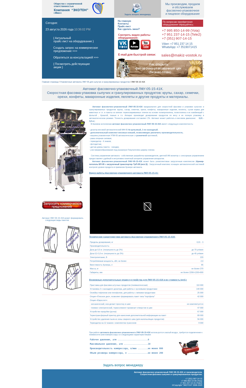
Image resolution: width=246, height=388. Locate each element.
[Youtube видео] (145, 49)
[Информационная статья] (159, 78)
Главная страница (50, 82)
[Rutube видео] (134, 49)
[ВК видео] (123, 49)
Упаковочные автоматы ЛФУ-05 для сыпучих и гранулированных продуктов (95, 82)
